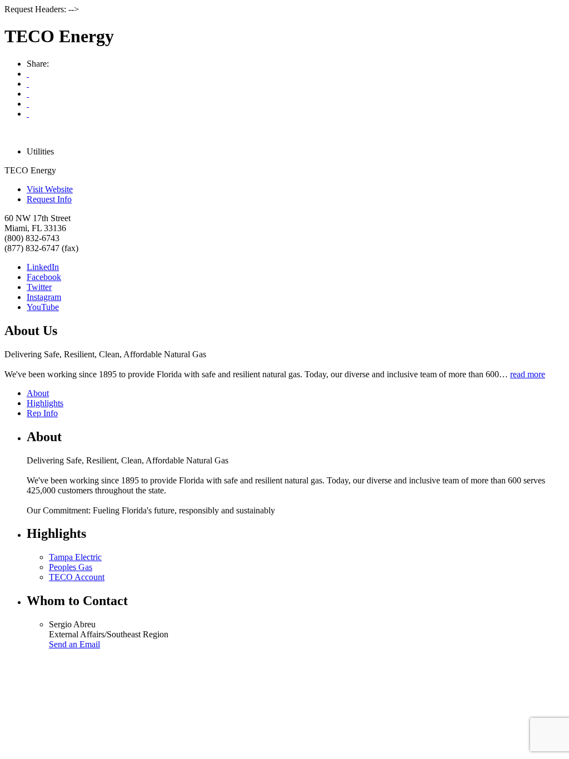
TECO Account (76, 577)
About (38, 393)
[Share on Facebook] (28, 93)
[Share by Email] (28, 83)
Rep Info (42, 413)
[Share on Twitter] (28, 103)
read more (527, 374)
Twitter (39, 287)
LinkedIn (43, 267)
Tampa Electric (75, 557)
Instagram (44, 297)
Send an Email (74, 644)
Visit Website (50, 189)
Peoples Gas (70, 567)
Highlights (45, 403)
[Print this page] (28, 73)
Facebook (44, 277)
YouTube (43, 307)
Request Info (49, 199)
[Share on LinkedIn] (28, 113)
